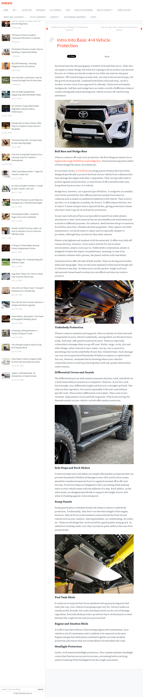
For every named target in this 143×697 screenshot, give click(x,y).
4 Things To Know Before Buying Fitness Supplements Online (25, 248)
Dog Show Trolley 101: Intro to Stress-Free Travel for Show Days (27, 277)
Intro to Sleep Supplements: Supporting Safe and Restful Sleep (26, 95)
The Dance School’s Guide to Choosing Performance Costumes (25, 38)
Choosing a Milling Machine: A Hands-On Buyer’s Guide (24, 334)
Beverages (41, 10)
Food (67, 10)
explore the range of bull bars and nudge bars (78, 161)
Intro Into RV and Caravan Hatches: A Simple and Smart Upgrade (27, 305)
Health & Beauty (104, 10)
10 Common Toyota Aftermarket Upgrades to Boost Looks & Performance (20, 111)
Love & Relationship (83, 10)
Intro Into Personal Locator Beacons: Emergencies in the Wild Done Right (27, 203)
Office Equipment (38, 17)
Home (6, 10)
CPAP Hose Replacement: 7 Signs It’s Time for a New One (27, 174)
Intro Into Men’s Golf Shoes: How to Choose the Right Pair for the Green (26, 81)
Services (54, 17)
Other (93, 17)
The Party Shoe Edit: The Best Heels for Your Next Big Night (26, 143)
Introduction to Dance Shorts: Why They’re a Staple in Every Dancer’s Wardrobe (21, 128)
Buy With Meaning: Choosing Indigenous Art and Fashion (23, 66)
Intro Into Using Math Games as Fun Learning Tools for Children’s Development (22, 159)
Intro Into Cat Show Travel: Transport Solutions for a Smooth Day (27, 291)
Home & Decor (124, 10)
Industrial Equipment (14, 17)
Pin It (107, 56)
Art (14, 10)
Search (40, 689)
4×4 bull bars (82, 171)
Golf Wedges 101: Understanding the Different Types (27, 263)
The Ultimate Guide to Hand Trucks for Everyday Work (26, 348)
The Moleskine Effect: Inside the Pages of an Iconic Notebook (24, 217)
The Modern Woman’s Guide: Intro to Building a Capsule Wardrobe (27, 52)
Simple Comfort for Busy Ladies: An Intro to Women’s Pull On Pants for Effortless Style (21, 233)
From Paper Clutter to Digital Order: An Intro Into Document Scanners (26, 362)
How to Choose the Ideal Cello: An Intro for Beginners (26, 24)
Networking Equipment (75, 17)
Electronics (55, 10)
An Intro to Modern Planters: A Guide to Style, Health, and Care (27, 189)
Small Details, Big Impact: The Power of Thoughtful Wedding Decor (27, 319)
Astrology (27, 10)
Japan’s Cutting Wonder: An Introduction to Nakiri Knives (23, 376)
